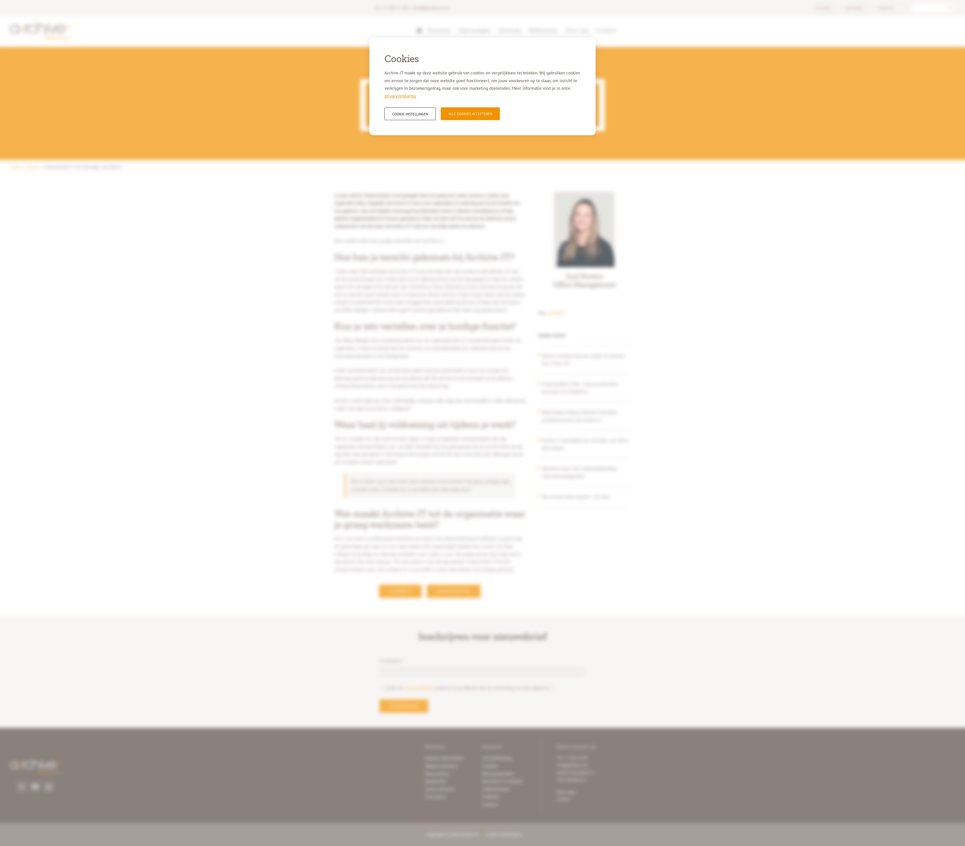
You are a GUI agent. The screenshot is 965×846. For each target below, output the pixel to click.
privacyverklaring (400, 96)
